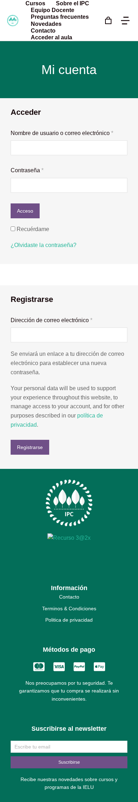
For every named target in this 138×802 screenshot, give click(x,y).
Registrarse (30, 447)
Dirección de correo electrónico (65, 319)
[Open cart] (108, 20)
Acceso (25, 211)
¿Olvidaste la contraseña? (43, 245)
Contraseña (41, 169)
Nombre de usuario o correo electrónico (69, 132)
